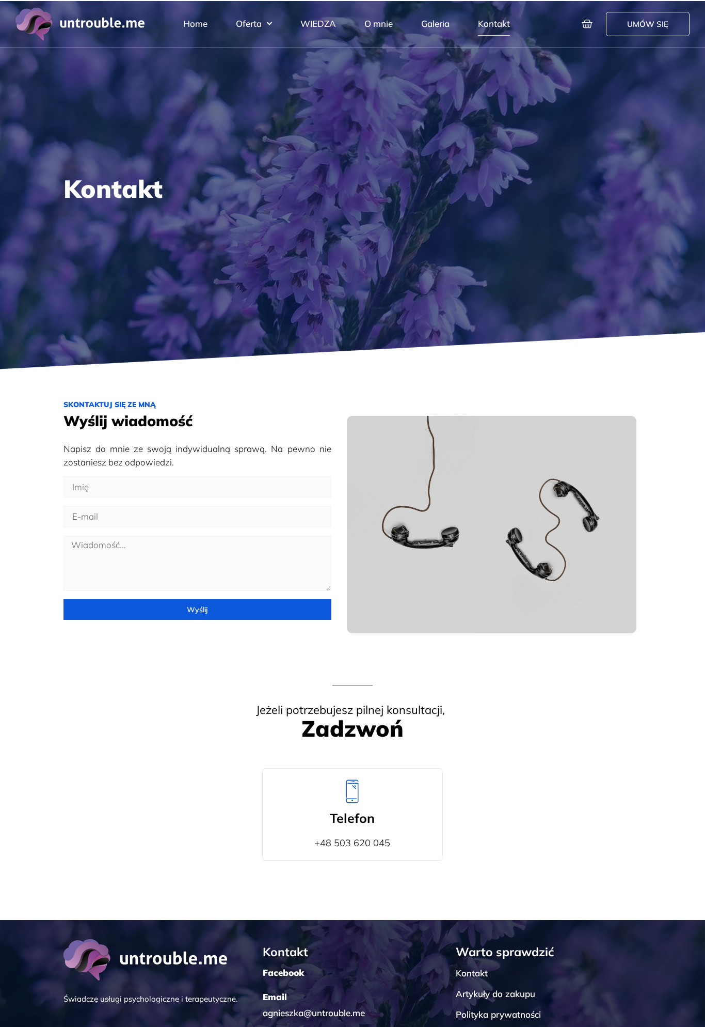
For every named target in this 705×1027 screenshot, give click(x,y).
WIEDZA (318, 23)
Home (195, 23)
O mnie (378, 23)
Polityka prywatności (498, 1014)
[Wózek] (587, 24)
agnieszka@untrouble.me (314, 1012)
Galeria (435, 23)
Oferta (249, 23)
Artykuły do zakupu (495, 993)
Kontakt (494, 23)
